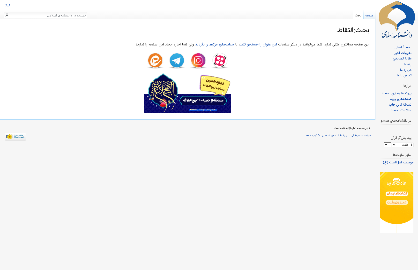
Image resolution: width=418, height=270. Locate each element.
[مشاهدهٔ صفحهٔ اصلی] (396, 19)
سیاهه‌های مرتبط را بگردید (214, 44)
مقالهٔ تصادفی (402, 58)
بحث (358, 15)
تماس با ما (404, 75)
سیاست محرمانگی (361, 135)
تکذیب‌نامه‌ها (313, 135)
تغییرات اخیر (402, 53)
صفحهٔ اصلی (403, 47)
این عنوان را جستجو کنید (258, 44)
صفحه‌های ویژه (400, 99)
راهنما (407, 64)
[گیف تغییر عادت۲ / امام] (396, 202)
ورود (7, 4)
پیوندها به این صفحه (396, 93)
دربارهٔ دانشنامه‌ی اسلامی (335, 135)
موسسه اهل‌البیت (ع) (398, 162)
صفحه (369, 15)
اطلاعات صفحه (401, 110)
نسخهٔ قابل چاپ (400, 105)
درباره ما (405, 70)
